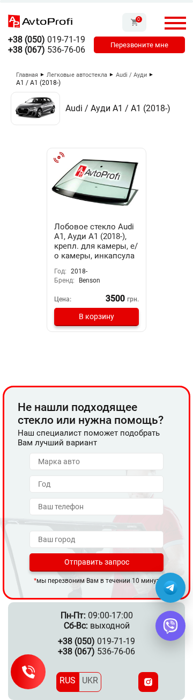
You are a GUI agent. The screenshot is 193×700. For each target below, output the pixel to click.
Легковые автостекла (77, 74)
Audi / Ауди (131, 74)
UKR (90, 680)
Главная (27, 74)
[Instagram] (148, 682)
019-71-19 (46, 39)
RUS (68, 680)
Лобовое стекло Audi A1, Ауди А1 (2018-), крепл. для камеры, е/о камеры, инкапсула (96, 241)
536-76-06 (46, 50)
